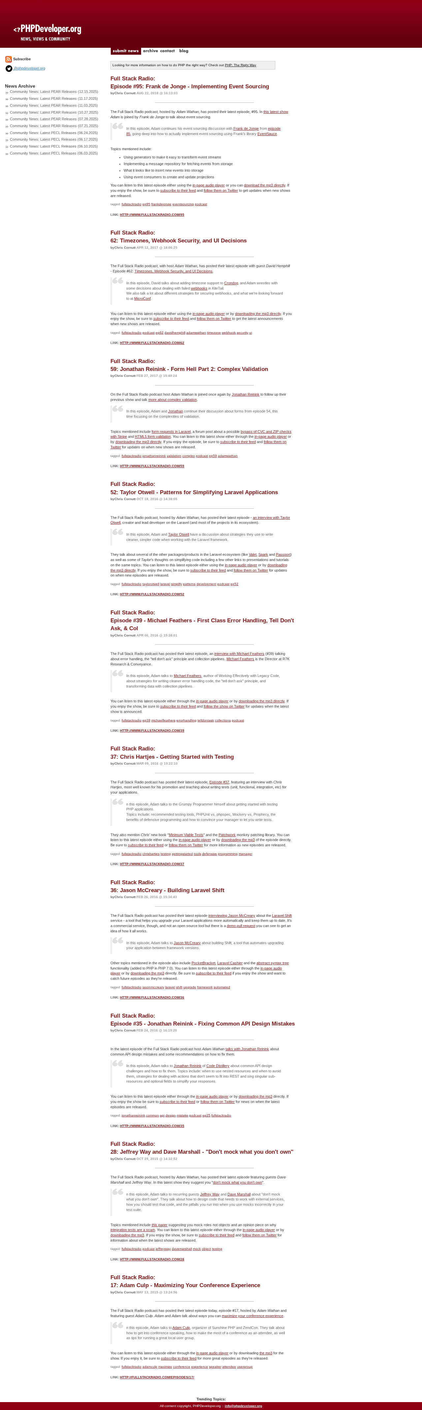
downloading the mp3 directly (258, 314)
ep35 (206, 1115)
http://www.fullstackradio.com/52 (152, 594)
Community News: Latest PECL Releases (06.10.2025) (54, 146)
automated (222, 987)
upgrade (189, 987)
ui (250, 332)
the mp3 (265, 1353)
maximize (165, 1366)
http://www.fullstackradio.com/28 (152, 1259)
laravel (165, 584)
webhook (229, 332)
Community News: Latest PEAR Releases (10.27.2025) (54, 112)
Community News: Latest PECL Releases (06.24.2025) (54, 133)
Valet (252, 554)
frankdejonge (161, 204)
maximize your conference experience (252, 1316)
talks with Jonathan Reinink (247, 1049)
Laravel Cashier (230, 963)
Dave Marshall (239, 1194)
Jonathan (175, 411)
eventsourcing (183, 204)
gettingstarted (182, 854)
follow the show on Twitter (224, 706)
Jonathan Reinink (245, 394)
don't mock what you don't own (237, 1182)
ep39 (146, 720)
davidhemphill (175, 332)
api (162, 1115)
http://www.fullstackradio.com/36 (152, 997)
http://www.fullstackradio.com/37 (152, 864)
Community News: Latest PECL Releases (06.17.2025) (54, 139)
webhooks (199, 288)
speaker (215, 1366)
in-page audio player (209, 185)
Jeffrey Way (210, 1194)
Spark (263, 554)
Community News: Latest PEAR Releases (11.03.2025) (54, 105)
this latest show (275, 112)
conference (181, 1366)
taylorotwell (150, 584)
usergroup (245, 1366)
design (171, 1115)
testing (166, 854)
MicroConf (142, 298)
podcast (201, 204)
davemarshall (182, 1249)
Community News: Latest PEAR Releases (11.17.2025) (54, 98)
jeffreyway (163, 1249)
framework (205, 987)
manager (245, 854)
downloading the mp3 (238, 840)
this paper (159, 1225)
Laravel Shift (282, 915)
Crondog (231, 283)
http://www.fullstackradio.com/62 (152, 343)
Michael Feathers (240, 659)
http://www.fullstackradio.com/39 (152, 730)
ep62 (160, 332)
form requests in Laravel (171, 432)
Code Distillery (217, 1066)
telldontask (205, 720)
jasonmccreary (153, 987)
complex (188, 456)
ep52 (234, 584)
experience (199, 1366)
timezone (214, 332)
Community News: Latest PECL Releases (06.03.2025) (54, 153)
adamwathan (196, 332)
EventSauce (267, 134)
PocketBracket (203, 963)
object (206, 1249)
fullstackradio (131, 204)
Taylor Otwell (178, 534)
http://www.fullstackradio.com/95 (152, 214)
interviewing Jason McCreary (231, 915)
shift (179, 987)
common (152, 1115)
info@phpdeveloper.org (243, 1406)
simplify (176, 584)
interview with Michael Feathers (239, 654)
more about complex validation (172, 400)
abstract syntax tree (272, 963)
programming (228, 854)
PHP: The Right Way (240, 65)
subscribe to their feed (178, 190)
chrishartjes (151, 854)
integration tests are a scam (132, 1230)
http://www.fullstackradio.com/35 (152, 1126)
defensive (209, 854)
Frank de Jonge (246, 128)
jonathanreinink (154, 456)
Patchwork (227, 835)
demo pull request (241, 926)
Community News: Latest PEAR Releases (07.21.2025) (54, 126)
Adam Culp (181, 1328)
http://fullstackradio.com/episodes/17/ (157, 1377)
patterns (189, 584)
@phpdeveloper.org (29, 68)
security (242, 332)
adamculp (149, 1366)
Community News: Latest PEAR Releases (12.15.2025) (54, 92)
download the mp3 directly (264, 185)
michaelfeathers (163, 720)
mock (197, 1249)
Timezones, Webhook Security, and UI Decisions (174, 271)
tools (197, 854)
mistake (182, 1115)
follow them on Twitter (221, 190)
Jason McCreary (187, 943)
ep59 (213, 456)
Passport (283, 554)
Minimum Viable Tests (186, 835)
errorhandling (186, 720)
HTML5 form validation (153, 436)
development (206, 584)
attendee (229, 1366)
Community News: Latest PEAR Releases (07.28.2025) (54, 119)
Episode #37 (219, 782)
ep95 (146, 204)
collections (223, 720)
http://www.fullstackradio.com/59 (152, 466)
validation (174, 456)
